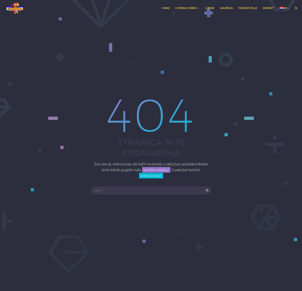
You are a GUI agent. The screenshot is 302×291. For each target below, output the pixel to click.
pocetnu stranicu (156, 169)
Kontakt (268, 8)
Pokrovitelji (247, 8)
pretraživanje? (151, 175)
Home (166, 8)
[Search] (296, 8)
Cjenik (210, 8)
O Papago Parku (186, 8)
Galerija (226, 8)
